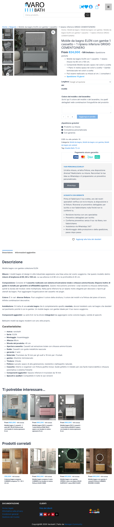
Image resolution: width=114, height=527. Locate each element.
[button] (53, 32)
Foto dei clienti (46, 508)
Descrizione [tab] (7, 252)
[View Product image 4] (7, 70)
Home (4, 27)
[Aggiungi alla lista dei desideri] (5, 397)
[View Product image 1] (7, 34)
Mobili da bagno (73, 30)
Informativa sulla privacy (12, 511)
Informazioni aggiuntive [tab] (25, 252)
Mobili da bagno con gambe (91, 30)
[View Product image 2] (7, 46)
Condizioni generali (10, 514)
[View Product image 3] (7, 58)
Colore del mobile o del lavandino (76, 96)
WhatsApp (71, 185)
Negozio (12, 27)
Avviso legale (7, 508)
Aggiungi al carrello (87, 117)
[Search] (87, 15)
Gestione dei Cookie (10, 517)
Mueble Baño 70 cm (72, 148)
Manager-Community (73, 524)
